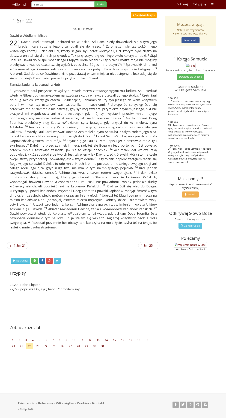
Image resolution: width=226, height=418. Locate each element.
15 (114, 340)
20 (13, 346)
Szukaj (100, 4)
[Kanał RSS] (205, 405)
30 (94, 346)
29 (86, 346)
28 (78, 346)
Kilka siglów (65, 403)
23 (37, 346)
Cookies (83, 403)
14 (106, 340)
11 (82, 340)
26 (62, 346)
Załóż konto (190, 40)
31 (102, 346)
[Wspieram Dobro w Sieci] (190, 245)
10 (73, 340)
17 (130, 340)
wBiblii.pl (19, 4)
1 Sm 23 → (149, 245)
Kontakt (192, 194)
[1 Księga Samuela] (190, 65)
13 (98, 340)
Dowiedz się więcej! (190, 76)
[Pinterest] (198, 405)
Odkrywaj (182, 4)
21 (21, 346)
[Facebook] (176, 405)
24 (45, 346)
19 (146, 340)
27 (70, 346)
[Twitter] (183, 405)
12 (90, 340)
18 (138, 340)
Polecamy (45, 403)
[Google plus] (190, 405)
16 (122, 340)
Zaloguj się (199, 4)
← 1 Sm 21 (18, 245)
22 (29, 346)
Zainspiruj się (191, 225)
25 (54, 346)
